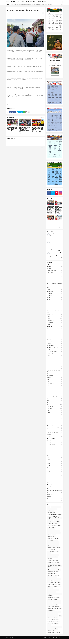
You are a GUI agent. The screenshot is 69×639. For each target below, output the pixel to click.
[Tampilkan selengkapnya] (29, 112)
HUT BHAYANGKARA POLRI (54, 347)
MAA (54, 373)
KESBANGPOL (54, 361)
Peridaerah (54, 436)
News (14, 108)
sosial (54, 488)
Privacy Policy (55, 637)
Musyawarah (54, 391)
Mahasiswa (54, 377)
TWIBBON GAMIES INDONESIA (54, 500)
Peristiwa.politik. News (54, 453)
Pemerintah (54, 421)
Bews (54, 303)
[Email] (26, 112)
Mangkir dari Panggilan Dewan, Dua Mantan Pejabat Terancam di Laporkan (58, 223)
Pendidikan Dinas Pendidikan (54, 432)
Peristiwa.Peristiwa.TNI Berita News (54, 450)
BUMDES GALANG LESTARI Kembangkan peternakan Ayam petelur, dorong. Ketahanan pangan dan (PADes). (31, 4)
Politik (39, 1)
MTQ (54, 385)
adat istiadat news (54, 274)
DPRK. (54, 335)
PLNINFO (54, 459)
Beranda (8, 8)
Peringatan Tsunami (54, 438)
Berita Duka (54, 293)
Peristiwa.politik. (54, 451)
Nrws (54, 414)
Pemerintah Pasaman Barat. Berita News (54, 428)
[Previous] (61, 4)
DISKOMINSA (54, 326)
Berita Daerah (54, 291)
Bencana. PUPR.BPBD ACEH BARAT (54, 283)
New (54, 402)
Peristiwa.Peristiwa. (54, 444)
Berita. (54, 299)
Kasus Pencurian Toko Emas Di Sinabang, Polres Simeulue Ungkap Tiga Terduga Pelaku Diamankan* (50, 209)
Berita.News (54, 301)
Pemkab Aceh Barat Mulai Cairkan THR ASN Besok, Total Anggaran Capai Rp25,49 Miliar (50, 223)
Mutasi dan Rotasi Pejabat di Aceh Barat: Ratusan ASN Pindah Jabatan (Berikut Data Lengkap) (58, 209)
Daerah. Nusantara (54, 320)
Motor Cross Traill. (54, 383)
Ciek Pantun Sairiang (54, 314)
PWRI (54, 480)
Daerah (27, 1)
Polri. (54, 469)
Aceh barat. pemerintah (54, 270)
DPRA (54, 332)
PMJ (54, 461)
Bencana (54, 279)
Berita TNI (54, 297)
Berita (54, 289)
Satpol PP (54, 486)
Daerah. (54, 318)
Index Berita (33, 1)
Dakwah (54, 324)
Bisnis (54, 305)
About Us (49, 637)
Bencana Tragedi (54, 281)
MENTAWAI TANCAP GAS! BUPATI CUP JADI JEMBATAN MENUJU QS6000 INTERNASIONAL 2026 (24, 129)
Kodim (54, 364)
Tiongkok (54, 496)
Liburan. (54, 368)
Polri (54, 467)
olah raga (54, 416)
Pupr (54, 477)
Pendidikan (54, 430)
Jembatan (54, 357)
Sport (54, 492)
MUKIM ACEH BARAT (54, 387)
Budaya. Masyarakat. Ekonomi (54, 310)
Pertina (54, 455)
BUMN (54, 312)
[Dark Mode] (60, 2)
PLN (54, 457)
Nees (54, 398)
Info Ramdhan (54, 353)
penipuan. (54, 434)
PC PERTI (54, 418)
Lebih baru (8, 147)
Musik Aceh (54, 389)
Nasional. (54, 394)
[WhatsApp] (24, 112)
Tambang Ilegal (54, 494)
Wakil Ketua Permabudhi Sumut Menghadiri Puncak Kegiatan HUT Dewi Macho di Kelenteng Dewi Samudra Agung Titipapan (37, 129)
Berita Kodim (54, 295)
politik (54, 463)
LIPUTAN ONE (10, 1)
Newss (54, 410)
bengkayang (54, 285)
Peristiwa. (54, 442)
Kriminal (54, 366)
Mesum (54, 379)
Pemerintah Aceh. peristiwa (54, 423)
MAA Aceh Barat (54, 375)
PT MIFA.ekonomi (54, 475)
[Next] (62, 4)
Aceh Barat (54, 268)
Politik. (54, 465)
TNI (54, 498)
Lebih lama (42, 147)
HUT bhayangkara (54, 345)
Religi (54, 482)
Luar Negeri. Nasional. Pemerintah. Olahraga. (54, 371)
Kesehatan (54, 362)
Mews (54, 381)
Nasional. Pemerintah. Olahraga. (54, 396)
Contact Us (61, 637)
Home (18, 1)
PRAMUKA (54, 471)
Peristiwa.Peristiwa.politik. (54, 446)
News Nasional (54, 406)
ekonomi (54, 337)
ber (54, 287)
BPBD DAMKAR (54, 308)
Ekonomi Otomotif (54, 341)
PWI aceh (50, 621)
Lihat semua (41, 117)
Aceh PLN (54, 266)
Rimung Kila (54, 484)
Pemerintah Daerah (54, 425)
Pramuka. (54, 473)
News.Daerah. (54, 408)
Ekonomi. (54, 343)
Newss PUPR (54, 412)
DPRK (53, 543)
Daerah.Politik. (54, 322)
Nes (54, 400)
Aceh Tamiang (54, 272)
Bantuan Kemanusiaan (54, 276)
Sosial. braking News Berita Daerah (54, 490)
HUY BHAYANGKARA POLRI (54, 351)
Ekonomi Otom (54, 339)
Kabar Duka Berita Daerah (54, 359)
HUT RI (54, 349)
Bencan (54, 277)
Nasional (22, 1)
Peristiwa (44, 1)
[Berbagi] (43, 13)
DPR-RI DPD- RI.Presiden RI (54, 330)
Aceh (54, 264)
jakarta (54, 355)
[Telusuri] (62, 2)
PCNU (54, 419)
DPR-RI (54, 328)
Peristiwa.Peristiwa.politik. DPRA (54, 448)
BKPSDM (54, 306)
